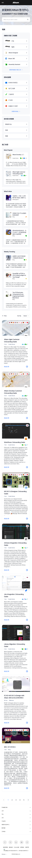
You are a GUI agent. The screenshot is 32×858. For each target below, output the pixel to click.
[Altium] (16, 2)
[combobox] (26, 315)
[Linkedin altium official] (16, 842)
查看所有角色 (15, 111)
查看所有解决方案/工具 (15, 69)
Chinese (3, 854)
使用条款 (22, 847)
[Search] (28, 19)
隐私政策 (11, 847)
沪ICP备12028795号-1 (23, 850)
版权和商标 (5, 847)
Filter (5, 315)
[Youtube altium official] (22, 842)
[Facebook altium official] (5, 842)
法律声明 (27, 847)
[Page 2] (28, 800)
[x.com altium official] (10, 842)
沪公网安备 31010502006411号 (11, 850)
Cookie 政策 (16, 847)
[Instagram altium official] (27, 842)
